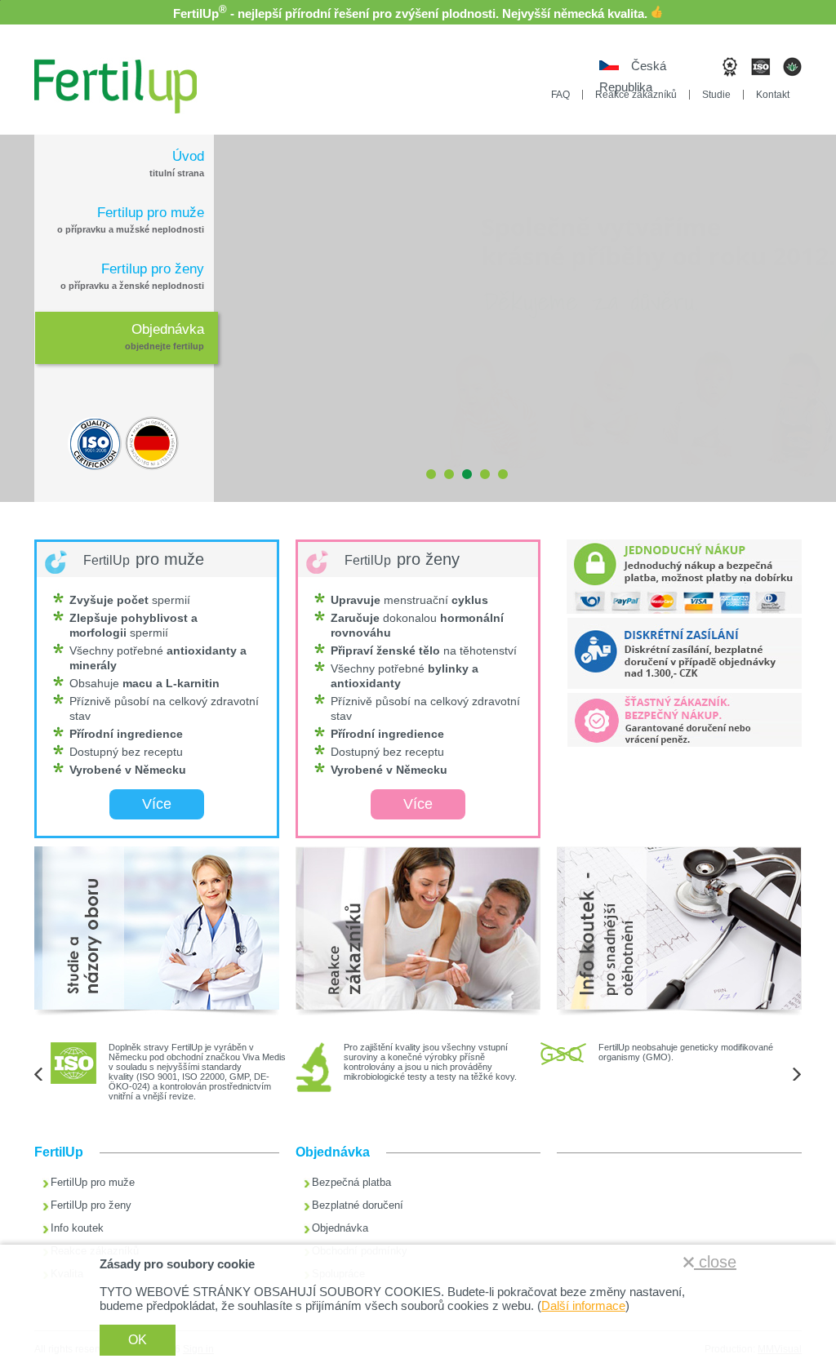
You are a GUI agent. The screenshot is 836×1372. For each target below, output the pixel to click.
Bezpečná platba (351, 1182)
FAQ (560, 95)
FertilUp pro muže (93, 1182)
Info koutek (77, 1228)
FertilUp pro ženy (91, 1205)
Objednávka (340, 1228)
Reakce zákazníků (636, 95)
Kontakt (772, 95)
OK (137, 1340)
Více (156, 804)
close (715, 1262)
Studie (716, 95)
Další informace (583, 1305)
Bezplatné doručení (357, 1205)
